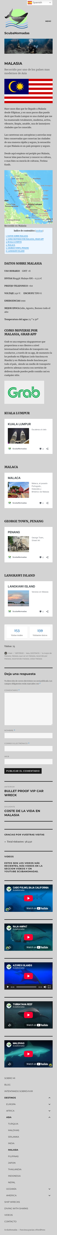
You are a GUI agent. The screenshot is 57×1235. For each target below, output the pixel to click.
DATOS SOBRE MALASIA (17, 236)
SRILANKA (13, 1137)
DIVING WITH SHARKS (16, 1208)
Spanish (37, 2)
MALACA (10, 245)
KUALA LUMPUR (14, 242)
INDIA (11, 1143)
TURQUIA (13, 1124)
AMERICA (11, 1195)
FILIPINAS (13, 1156)
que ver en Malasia (27, 656)
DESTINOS (35, 653)
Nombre (9, 730)
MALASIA (13, 1150)
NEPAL (11, 1182)
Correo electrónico (16, 743)
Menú (48, 21)
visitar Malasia (36, 659)
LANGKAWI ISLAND (15, 251)
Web (6, 756)
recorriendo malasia (20, 659)
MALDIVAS (13, 1130)
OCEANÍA (11, 1189)
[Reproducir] (7, 987)
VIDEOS (8, 1215)
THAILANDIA (14, 1169)
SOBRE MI (9, 1078)
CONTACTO (10, 1221)
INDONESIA (14, 1176)
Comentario (12, 690)
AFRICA (10, 1111)
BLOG (7, 1084)
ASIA (8, 1117)
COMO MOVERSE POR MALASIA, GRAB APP (25, 239)
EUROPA (11, 1104)
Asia (28, 653)
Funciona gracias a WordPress (32, 1230)
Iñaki (10, 653)
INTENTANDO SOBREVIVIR (18, 1091)
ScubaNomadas (16, 33)
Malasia (15, 656)
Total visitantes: (16, 841)
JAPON (12, 1163)
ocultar (39, 231)
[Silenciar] (45, 987)
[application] (28, 976)
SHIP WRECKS (12, 1202)
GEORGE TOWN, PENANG (17, 248)
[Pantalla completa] (49, 987)
